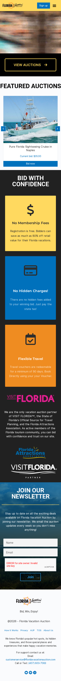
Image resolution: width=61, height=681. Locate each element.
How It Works (11, 630)
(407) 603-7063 (37, 663)
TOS (39, 630)
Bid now (30, 163)
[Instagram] (34, 672)
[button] (54, 5)
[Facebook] (30, 672)
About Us (48, 630)
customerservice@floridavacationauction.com (30, 659)
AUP (32, 630)
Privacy (24, 630)
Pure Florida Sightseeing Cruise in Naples (30, 148)
